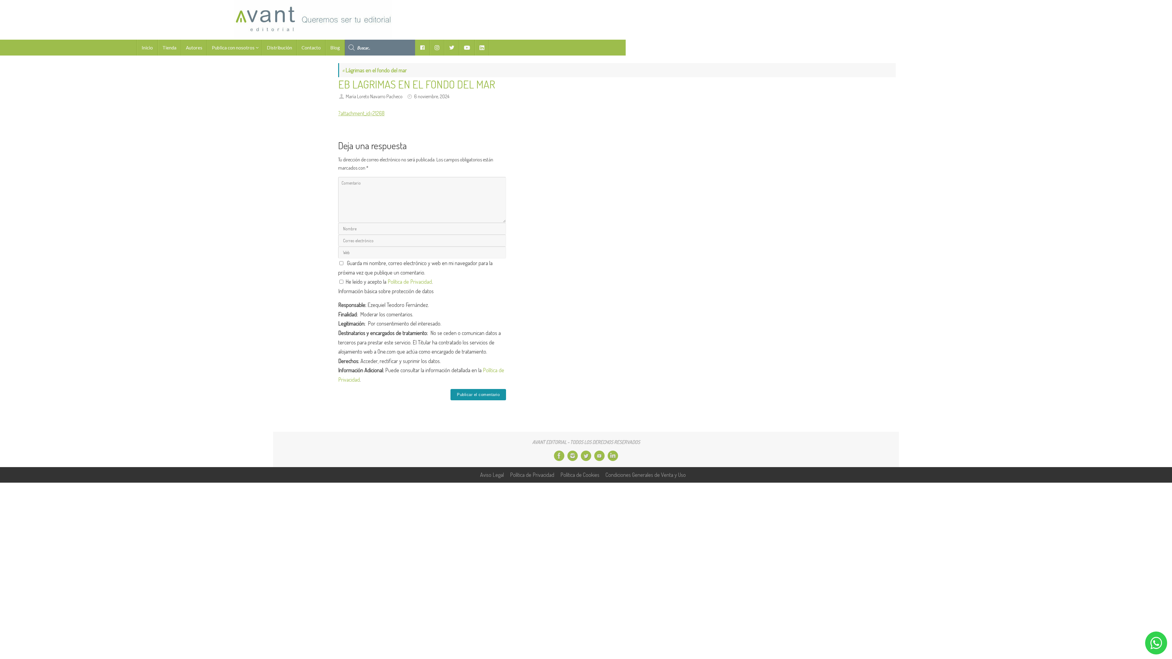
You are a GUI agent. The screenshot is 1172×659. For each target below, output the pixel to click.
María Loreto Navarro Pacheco (374, 96)
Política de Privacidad (410, 281)
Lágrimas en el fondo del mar (374, 70)
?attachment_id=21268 (361, 113)
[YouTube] (599, 456)
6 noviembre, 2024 (431, 96)
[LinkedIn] (613, 456)
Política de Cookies (579, 474)
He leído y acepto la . (388, 281)
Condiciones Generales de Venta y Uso (646, 474)
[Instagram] (572, 456)
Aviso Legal (492, 474)
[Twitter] (586, 456)
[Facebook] (559, 456)
